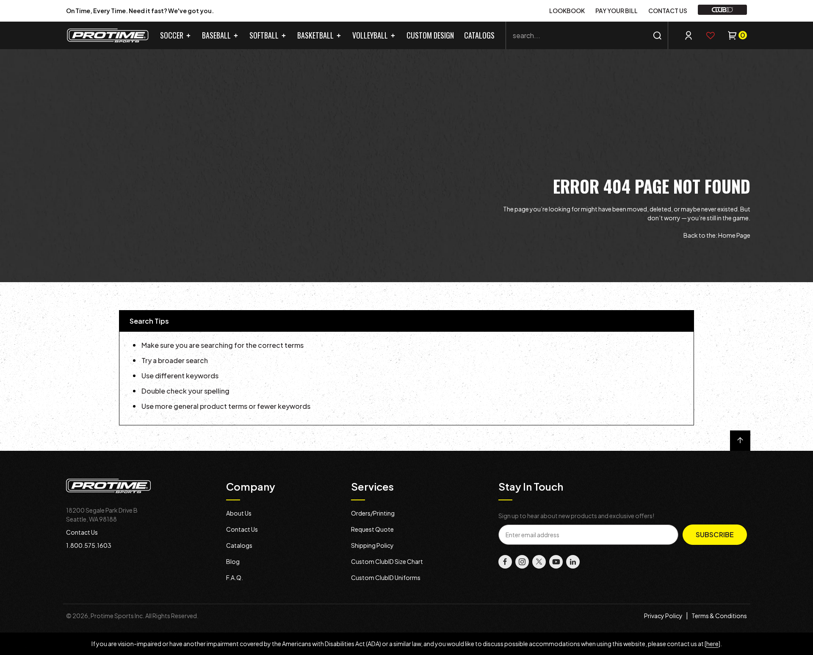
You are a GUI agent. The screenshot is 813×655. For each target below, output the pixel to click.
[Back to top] (740, 440)
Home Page (734, 235)
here (712, 643)
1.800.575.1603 (88, 545)
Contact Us (82, 532)
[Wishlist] (710, 35)
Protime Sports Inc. (117, 615)
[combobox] (587, 35)
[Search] (657, 35)
